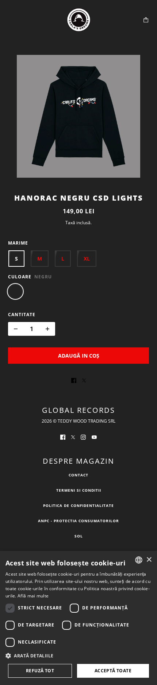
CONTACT (78, 475)
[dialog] (78, 618)
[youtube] (94, 436)
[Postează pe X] (84, 379)
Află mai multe (33, 596)
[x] (73, 436)
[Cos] (146, 20)
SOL (78, 536)
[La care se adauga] (47, 329)
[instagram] (83, 436)
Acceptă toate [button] (113, 671)
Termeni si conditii (78, 490)
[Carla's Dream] (79, 20)
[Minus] (15, 329)
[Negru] (15, 291)
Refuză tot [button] (40, 671)
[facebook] (62, 436)
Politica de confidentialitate (78, 505)
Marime (18, 243)
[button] (78, 656)
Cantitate (21, 314)
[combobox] (138, 560)
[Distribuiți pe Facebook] (73, 379)
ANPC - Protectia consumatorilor (78, 520)
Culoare (19, 277)
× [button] (149, 560)
